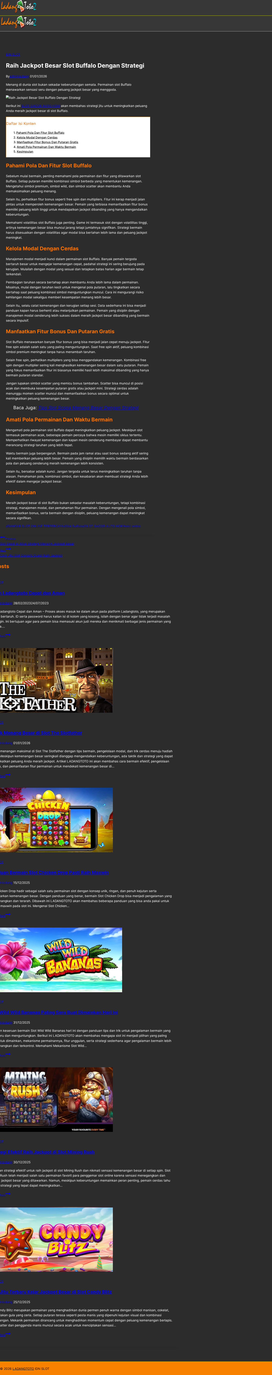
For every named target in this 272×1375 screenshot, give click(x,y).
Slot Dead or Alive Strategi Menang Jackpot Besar (37, 541)
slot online (132, 526)
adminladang (19, 76)
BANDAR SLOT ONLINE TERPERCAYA (35, 526)
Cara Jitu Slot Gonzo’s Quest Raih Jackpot (31, 553)
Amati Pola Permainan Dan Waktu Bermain (46, 147)
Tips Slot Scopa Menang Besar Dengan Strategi (88, 407)
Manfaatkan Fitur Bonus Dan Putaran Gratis (47, 142)
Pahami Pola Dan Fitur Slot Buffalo (40, 132)
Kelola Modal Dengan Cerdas (37, 137)
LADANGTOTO (23, 1369)
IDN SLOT (13, 54)
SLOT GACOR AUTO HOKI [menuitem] (40, 106)
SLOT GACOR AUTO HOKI (103, 526)
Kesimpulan (25, 151)
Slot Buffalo (73, 526)
